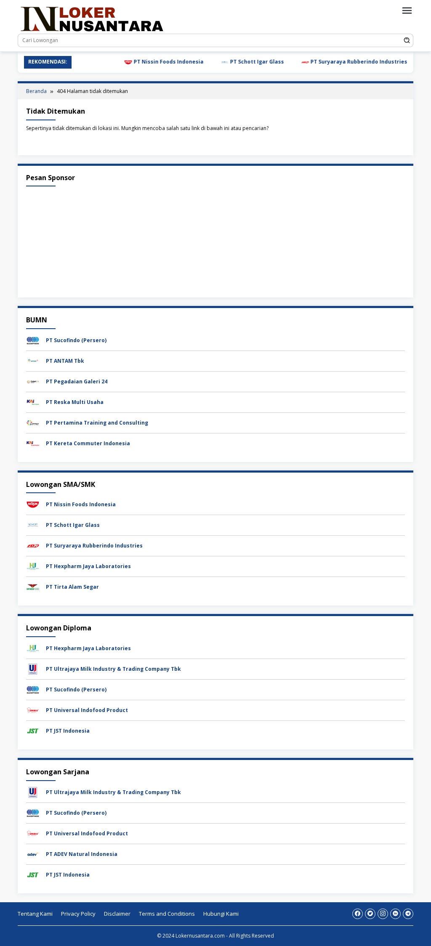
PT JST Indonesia (68, 730)
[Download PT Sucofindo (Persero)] (33, 339)
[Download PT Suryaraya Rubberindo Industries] (33, 545)
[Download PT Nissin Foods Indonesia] (33, 504)
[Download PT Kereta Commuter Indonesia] (33, 442)
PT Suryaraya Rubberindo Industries (343, 61)
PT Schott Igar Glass (241, 61)
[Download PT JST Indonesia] (33, 730)
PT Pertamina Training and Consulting (97, 422)
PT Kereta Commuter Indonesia (88, 443)
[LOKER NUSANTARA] (91, 18)
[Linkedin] (395, 914)
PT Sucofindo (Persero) (76, 340)
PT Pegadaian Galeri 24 (76, 381)
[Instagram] (383, 914)
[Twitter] (370, 914)
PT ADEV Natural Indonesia (81, 854)
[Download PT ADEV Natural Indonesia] (33, 853)
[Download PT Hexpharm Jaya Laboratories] (33, 566)
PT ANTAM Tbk (65, 360)
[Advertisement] (215, 240)
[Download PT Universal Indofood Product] (33, 709)
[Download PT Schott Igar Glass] (33, 525)
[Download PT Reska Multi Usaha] (33, 401)
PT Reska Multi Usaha (75, 402)
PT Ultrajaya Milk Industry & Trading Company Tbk (113, 668)
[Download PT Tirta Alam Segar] (33, 586)
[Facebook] (357, 914)
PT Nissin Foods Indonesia (153, 61)
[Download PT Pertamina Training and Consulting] (33, 422)
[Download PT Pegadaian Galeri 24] (33, 381)
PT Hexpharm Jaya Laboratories (88, 566)
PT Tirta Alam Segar (72, 586)
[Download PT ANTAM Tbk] (33, 360)
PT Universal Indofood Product (87, 710)
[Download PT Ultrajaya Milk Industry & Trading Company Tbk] (33, 668)
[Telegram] (408, 914)
